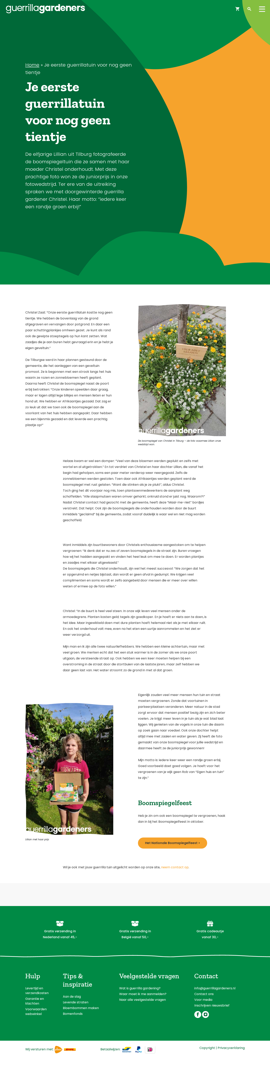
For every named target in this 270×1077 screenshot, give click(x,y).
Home (32, 65)
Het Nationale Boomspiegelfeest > (172, 843)
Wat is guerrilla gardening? (139, 988)
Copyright (207, 1048)
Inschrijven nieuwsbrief (211, 1005)
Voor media (203, 999)
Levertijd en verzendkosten (37, 990)
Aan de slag (72, 996)
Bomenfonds (73, 1013)
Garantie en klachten (34, 1001)
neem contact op (175, 867)
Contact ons (204, 994)
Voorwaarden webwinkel (36, 1011)
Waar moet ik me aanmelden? (142, 994)
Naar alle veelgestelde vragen (142, 999)
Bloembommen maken (81, 1008)
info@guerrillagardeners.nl (214, 988)
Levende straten (75, 1002)
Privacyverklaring (231, 1048)
